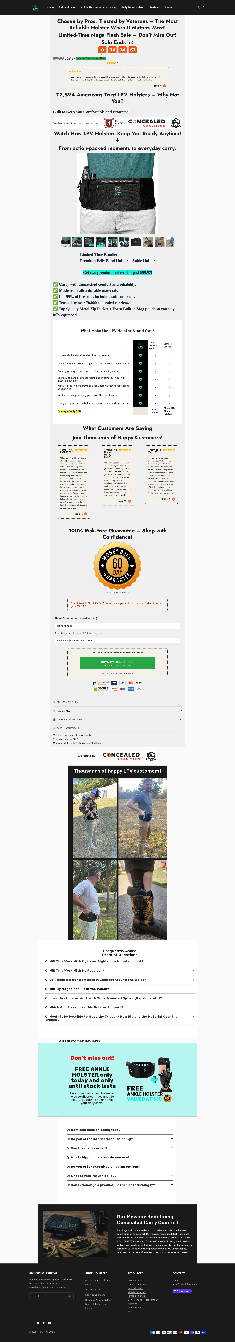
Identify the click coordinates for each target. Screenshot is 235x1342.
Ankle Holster (67, 7)
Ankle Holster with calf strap (99, 7)
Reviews (154, 7)
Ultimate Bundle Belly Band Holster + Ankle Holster (97, 1304)
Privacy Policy (136, 1280)
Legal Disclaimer (137, 1284)
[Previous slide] (55, 242)
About (168, 7)
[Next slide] (179, 242)
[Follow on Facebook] (31, 1323)
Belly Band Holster (133, 7)
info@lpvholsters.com (184, 1284)
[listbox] (117, 626)
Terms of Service (137, 1296)
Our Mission (135, 1307)
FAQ (130, 1311)
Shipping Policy (137, 1292)
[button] (117, 663)
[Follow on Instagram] (37, 1323)
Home (50, 7)
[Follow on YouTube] (49, 1323)
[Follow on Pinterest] (43, 1323)
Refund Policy (135, 1288)
